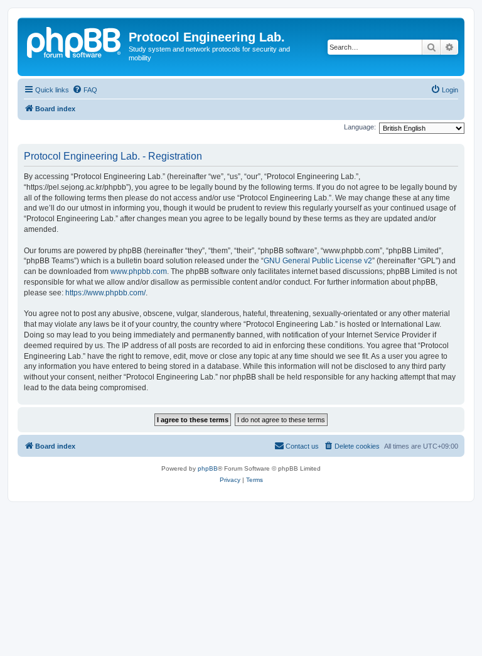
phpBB (208, 468)
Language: (360, 127)
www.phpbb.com (138, 271)
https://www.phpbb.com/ (105, 292)
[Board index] (75, 41)
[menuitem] (84, 89)
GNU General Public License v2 (318, 260)
